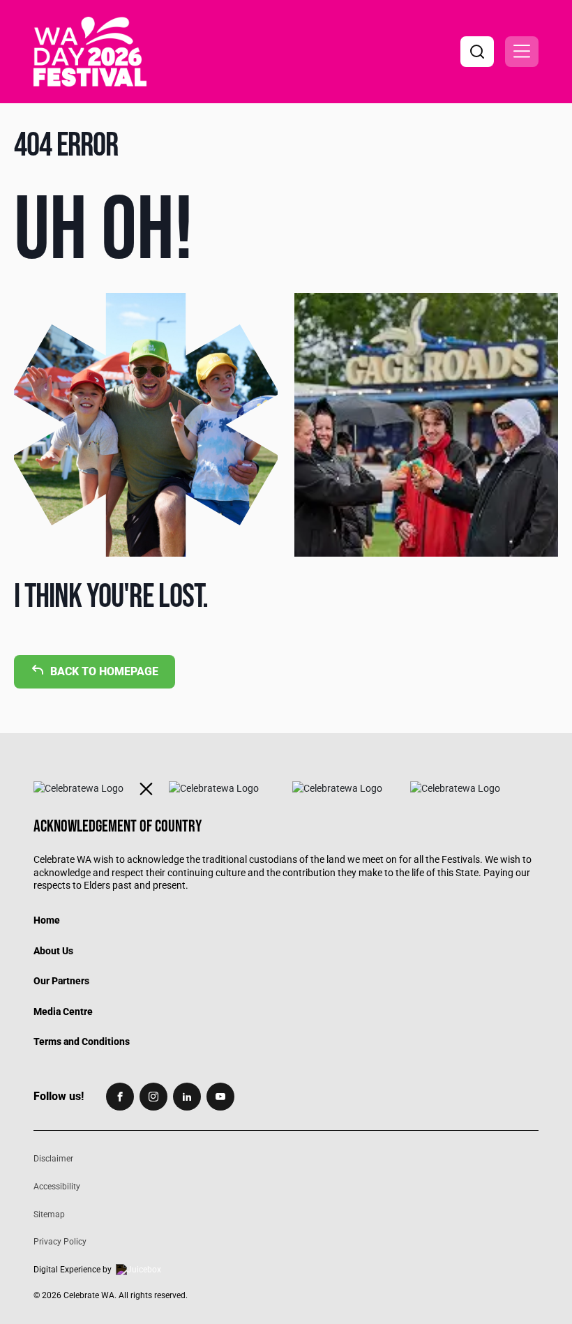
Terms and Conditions (81, 1041)
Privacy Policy (59, 1242)
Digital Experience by (72, 1269)
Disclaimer (53, 1159)
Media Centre (63, 1011)
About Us (53, 950)
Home (46, 920)
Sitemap (49, 1214)
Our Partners (61, 980)
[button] (522, 51)
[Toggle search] (477, 51)
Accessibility (56, 1186)
